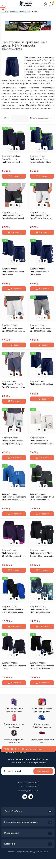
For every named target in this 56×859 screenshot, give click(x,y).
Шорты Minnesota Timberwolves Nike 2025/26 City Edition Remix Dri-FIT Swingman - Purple (14, 553)
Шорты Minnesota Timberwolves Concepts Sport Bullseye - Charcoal (13, 215)
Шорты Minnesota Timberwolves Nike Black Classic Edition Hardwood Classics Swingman (41, 553)
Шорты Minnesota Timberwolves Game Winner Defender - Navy (40, 159)
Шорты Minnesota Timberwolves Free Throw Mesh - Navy (13, 272)
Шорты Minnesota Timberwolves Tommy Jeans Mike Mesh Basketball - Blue (14, 497)
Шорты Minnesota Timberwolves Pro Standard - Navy (14, 666)
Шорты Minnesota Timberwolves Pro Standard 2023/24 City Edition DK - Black (42, 666)
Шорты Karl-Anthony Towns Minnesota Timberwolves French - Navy (12, 159)
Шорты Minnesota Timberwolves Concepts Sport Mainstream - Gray (40, 328)
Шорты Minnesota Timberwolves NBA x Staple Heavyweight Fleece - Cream (41, 440)
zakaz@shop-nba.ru (29, 790)
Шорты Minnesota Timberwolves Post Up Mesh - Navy (39, 272)
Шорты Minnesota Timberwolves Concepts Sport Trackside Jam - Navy (13, 384)
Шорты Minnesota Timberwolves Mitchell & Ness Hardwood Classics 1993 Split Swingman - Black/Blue (12, 609)
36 (5, 118)
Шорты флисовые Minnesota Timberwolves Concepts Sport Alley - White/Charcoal (12, 440)
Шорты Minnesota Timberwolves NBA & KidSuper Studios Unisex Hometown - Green (40, 609)
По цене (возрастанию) (40, 118)
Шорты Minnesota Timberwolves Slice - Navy (41, 383)
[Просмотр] (11, 148)
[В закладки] (17, 148)
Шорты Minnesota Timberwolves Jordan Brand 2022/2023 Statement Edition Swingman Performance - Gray (42, 497)
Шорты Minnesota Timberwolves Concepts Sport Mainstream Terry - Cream (12, 328)
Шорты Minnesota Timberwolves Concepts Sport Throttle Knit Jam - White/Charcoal (40, 215)
